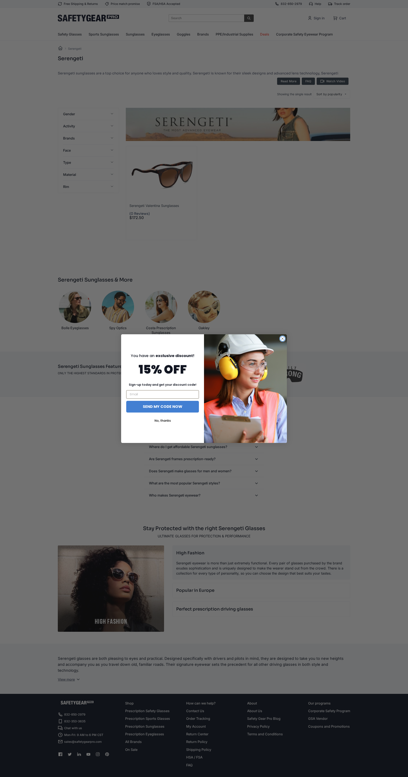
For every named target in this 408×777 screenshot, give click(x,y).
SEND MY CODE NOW (162, 406)
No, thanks (162, 420)
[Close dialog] (282, 338)
